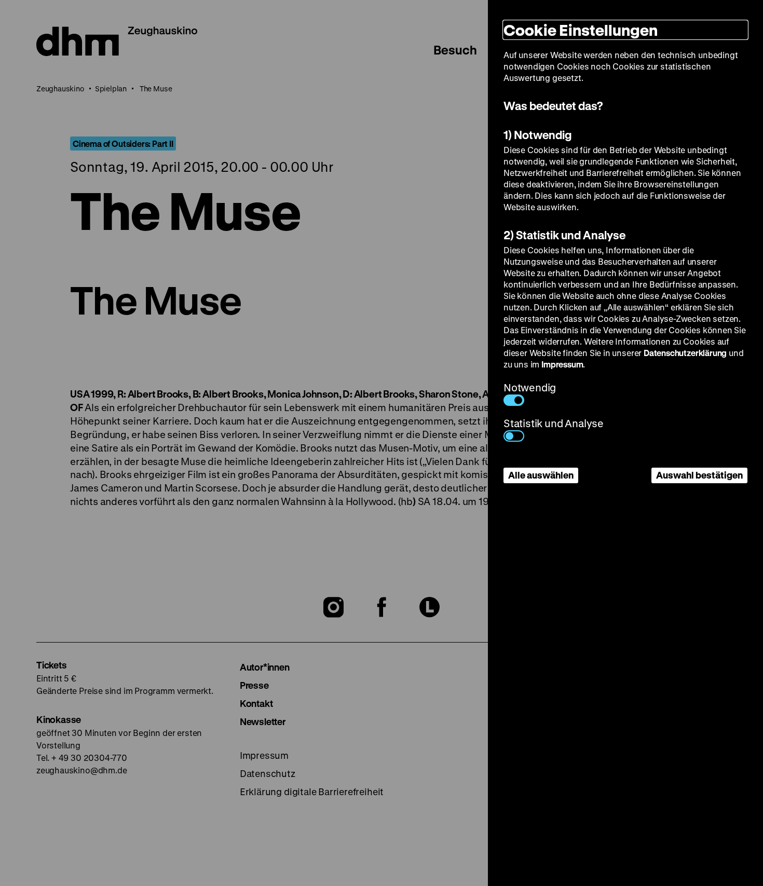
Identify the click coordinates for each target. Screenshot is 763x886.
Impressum (562, 364)
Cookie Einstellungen (580, 30)
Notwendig (529, 387)
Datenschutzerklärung (685, 353)
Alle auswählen (541, 475)
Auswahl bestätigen (699, 475)
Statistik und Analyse (553, 423)
